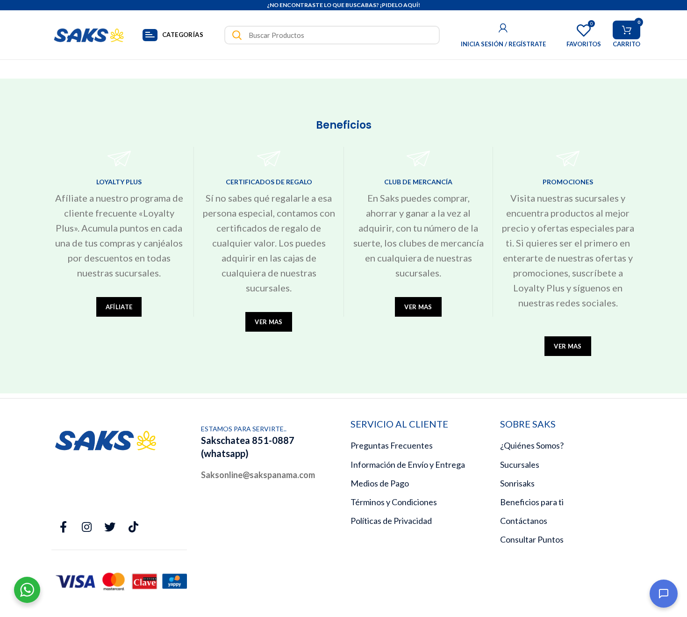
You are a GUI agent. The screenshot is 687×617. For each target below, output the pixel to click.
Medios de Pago (380, 483)
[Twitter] (110, 527)
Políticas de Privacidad (391, 520)
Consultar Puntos (532, 539)
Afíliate (119, 307)
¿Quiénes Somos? (532, 445)
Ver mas (268, 322)
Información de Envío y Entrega (408, 464)
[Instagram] (86, 527)
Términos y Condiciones (394, 502)
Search (237, 35)
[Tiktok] (133, 527)
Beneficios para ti (532, 502)
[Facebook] (63, 527)
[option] (343, 5)
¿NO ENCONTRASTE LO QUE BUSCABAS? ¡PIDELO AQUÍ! (343, 4)
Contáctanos (523, 520)
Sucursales (519, 464)
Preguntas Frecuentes (392, 445)
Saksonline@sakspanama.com (258, 475)
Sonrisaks (517, 483)
